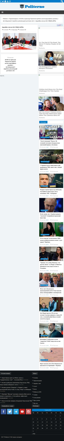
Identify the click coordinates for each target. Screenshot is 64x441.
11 (37, 422)
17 (33, 425)
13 (47, 422)
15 (56, 422)
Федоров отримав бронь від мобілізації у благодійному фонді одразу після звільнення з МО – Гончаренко (51, 191)
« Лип (33, 433)
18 (37, 425)
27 (47, 428)
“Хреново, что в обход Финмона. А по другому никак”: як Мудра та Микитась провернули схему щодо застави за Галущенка (51, 265)
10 (33, 422)
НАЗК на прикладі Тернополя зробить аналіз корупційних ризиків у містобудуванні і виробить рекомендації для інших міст (10, 65)
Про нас (35, 403)
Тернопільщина (45, 137)
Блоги (35, 389)
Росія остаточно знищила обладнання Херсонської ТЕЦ (17, 401)
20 (47, 425)
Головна (35, 378)
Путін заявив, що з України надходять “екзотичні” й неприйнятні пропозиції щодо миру (50, 216)
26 (42, 428)
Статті (35, 386)
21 (51, 425)
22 (56, 425)
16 (60, 422)
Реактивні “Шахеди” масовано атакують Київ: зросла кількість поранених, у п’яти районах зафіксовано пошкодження (15, 396)
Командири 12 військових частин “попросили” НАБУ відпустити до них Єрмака (50, 341)
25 (37, 428)
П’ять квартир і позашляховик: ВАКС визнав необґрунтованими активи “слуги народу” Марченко (51, 240)
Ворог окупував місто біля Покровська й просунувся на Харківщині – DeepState (51, 364)
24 (33, 428)
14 (51, 422)
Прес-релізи (36, 400)
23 (60, 425)
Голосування (36, 397)
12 (42, 422)
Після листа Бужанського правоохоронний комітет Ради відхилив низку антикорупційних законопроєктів (50, 290)
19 (42, 425)
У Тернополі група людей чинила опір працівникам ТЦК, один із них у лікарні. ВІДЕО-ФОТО (51, 167)
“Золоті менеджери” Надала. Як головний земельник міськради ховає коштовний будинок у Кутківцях (50, 143)
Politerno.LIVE (37, 392)
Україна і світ (44, 186)
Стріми (35, 395)
